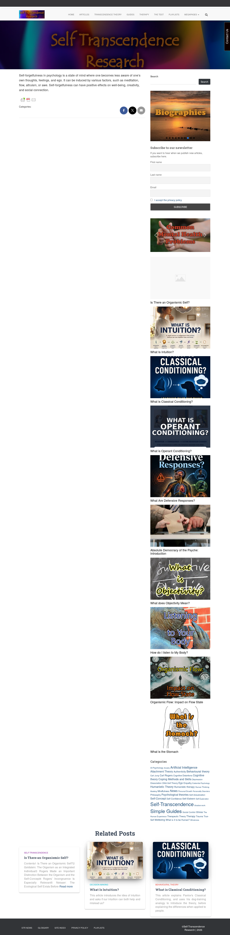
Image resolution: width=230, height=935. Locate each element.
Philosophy (155, 794)
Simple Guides (166, 810)
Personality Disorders (201, 791)
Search (154, 76)
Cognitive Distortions (182, 775)
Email (153, 187)
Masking (153, 791)
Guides (130, 14)
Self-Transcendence (172, 803)
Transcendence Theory (108, 14)
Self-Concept (158, 798)
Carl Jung (154, 775)
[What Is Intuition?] (115, 860)
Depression (197, 779)
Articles (84, 14)
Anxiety (167, 768)
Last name (156, 174)
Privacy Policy (79, 927)
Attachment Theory (161, 771)
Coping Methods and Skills (174, 779)
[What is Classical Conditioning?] (180, 860)
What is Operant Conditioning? (171, 451)
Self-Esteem (188, 798)
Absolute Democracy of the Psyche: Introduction (174, 551)
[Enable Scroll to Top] (223, 928)
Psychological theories (175, 795)
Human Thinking (202, 787)
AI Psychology (156, 767)
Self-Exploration (202, 798)
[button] (198, 14)
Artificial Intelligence (183, 767)
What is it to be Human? (178, 819)
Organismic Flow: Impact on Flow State (176, 702)
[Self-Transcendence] (32, 14)
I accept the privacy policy (168, 200)
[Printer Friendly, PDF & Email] (28, 99)
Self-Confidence (174, 798)
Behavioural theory (198, 771)
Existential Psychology (201, 783)
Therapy (144, 14)
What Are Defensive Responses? (172, 500)
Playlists (174, 14)
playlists (99, 927)
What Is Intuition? (162, 352)
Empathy (188, 783)
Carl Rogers (166, 775)
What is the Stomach (164, 751)
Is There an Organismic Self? (170, 302)
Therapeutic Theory (176, 816)
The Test (159, 14)
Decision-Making (99, 884)
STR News (27, 927)
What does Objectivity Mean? (170, 603)
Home (71, 14)
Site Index (60, 927)
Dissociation (156, 783)
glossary (43, 927)
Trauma (199, 816)
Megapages (191, 14)
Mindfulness (163, 791)
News (174, 791)
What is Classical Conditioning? (171, 401)
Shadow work (199, 805)
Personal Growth (185, 791)
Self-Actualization (197, 794)
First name (156, 162)
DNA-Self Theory (170, 783)
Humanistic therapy (184, 786)
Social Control (189, 812)
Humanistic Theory (161, 787)
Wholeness (194, 820)
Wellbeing (160, 819)
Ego (180, 783)
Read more (66, 886)
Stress (199, 812)
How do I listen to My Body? (169, 652)
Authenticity (180, 771)
